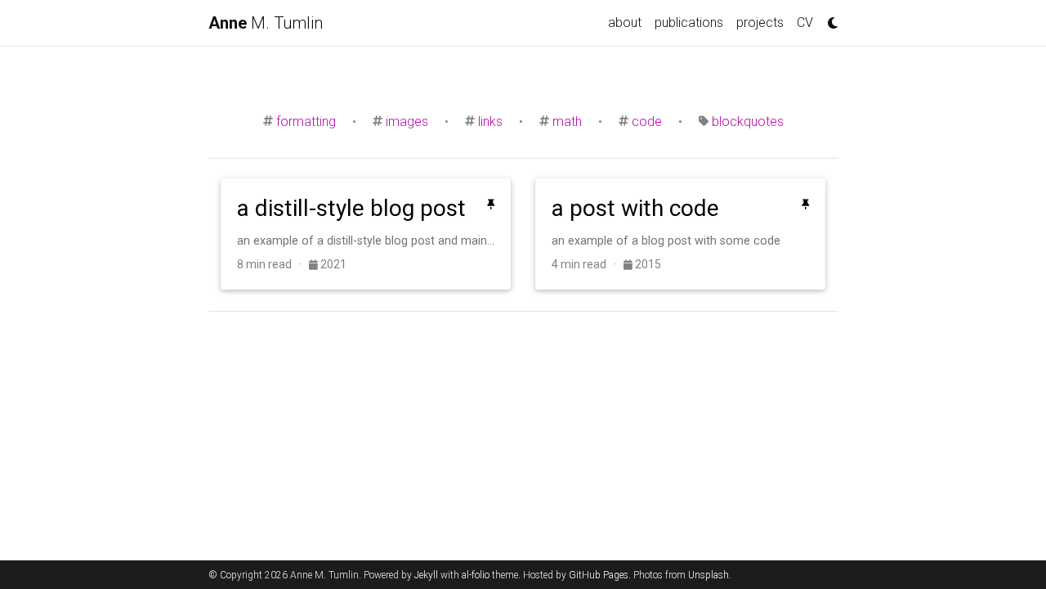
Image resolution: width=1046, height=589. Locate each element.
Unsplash (708, 575)
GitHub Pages (598, 575)
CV (805, 22)
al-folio (475, 575)
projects (760, 22)
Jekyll (426, 575)
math (567, 121)
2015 (647, 264)
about (624, 22)
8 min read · (273, 264)
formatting (306, 121)
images (407, 121)
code (647, 121)
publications (689, 22)
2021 (332, 264)
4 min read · (588, 264)
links (490, 121)
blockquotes (748, 121)
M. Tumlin (265, 23)
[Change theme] (829, 18)
